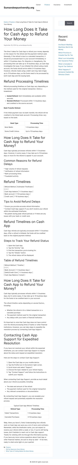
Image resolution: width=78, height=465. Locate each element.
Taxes (38, 10)
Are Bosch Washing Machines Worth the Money (65, 47)
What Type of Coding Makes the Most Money (20, 451)
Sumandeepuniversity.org (19, 7)
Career (38, 5)
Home (6, 22)
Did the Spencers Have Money (15, 449)
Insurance (57, 5)
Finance (47, 5)
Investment (68, 5)
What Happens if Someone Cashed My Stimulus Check (66, 72)
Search (69, 23)
